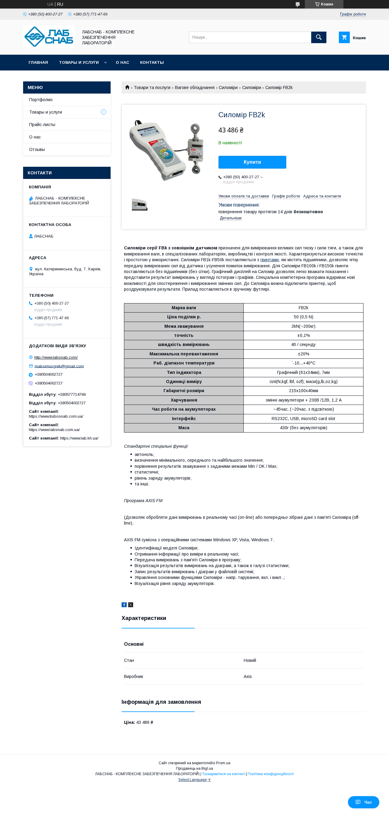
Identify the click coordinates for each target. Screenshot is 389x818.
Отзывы (37, 149)
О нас (122, 62)
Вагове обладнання (195, 87)
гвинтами (269, 259)
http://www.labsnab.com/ (56, 357)
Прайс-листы (42, 124)
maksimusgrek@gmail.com (59, 366)
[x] (130, 605)
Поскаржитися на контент (223, 774)
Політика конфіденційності (271, 774)
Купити (252, 162)
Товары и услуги (79, 62)
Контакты (152, 62)
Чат (368, 802)
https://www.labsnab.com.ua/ (54, 429)
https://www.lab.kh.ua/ (79, 438)
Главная (38, 62)
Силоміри (228, 87)
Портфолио (41, 99)
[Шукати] (318, 37)
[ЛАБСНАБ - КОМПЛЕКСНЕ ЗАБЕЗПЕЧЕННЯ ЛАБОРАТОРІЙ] (49, 46)
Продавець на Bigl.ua (194, 768)
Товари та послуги (152, 87)
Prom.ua (223, 763)
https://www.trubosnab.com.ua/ (56, 416)
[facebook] (124, 605)
